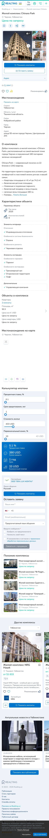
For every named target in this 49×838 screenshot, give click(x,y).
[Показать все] (22, 647)
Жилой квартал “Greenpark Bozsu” (32, 594)
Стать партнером (9, 794)
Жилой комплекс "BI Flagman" (32, 572)
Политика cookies (9, 814)
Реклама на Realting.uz (11, 806)
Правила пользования (11, 809)
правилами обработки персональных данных (23, 540)
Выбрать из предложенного (19, 532)
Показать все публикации (24, 772)
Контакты (6, 799)
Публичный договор (10, 817)
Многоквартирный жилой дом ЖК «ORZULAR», (32, 605)
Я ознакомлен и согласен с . (23, 540)
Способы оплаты (8, 802)
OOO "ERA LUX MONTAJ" (22, 481)
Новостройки (18, 9)
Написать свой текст (16, 535)
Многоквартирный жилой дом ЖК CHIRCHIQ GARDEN (32, 561)
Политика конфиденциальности (15, 811)
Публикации (7, 791)
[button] (20, 3)
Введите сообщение (12, 529)
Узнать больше (23, 830)
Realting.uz (6, 9)
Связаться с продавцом (16, 546)
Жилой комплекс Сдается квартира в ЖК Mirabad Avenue (32, 583)
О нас (4, 796)
